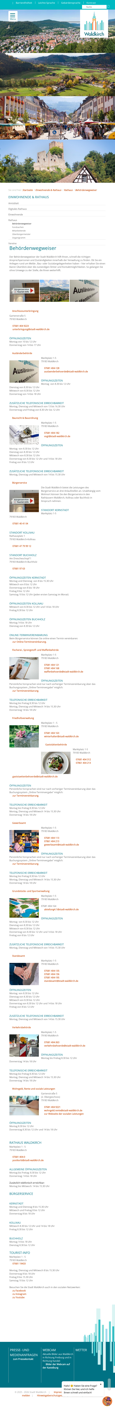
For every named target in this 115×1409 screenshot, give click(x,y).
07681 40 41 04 (20, 523)
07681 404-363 (51, 1042)
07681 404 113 (51, 837)
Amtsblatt (13, 203)
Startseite (27, 190)
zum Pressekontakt (23, 1359)
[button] (11, 15)
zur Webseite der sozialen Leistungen (64, 1113)
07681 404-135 (51, 970)
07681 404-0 (18, 1156)
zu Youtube (18, 1297)
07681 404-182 (51, 432)
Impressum (60, 1392)
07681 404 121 (51, 664)
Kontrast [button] (91, 2)
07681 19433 (19, 1263)
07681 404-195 (51, 977)
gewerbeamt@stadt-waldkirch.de (61, 844)
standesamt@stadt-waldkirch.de (61, 980)
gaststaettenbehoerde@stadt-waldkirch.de (35, 776)
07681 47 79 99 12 (21, 546)
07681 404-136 (51, 974)
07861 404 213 (83, 762)
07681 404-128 (51, 368)
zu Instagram (19, 1294)
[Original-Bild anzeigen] (24, 301)
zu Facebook (19, 1290)
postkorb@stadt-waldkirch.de (28, 1160)
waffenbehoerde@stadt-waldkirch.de (63, 671)
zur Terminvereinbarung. (25, 690)
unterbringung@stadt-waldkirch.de (31, 329)
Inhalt (75, 1395)
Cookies (89, 1395)
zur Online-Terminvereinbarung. (29, 641)
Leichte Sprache (46, 2)
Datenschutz (79, 1392)
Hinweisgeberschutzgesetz (51, 1395)
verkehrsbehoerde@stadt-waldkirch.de (64, 1045)
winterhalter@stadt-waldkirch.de (61, 736)
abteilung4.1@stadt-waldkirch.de (61, 909)
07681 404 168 (51, 668)
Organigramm (18, 237)
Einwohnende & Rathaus (48, 190)
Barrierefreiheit (24, 2)
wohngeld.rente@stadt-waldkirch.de (63, 1110)
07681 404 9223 (20, 325)
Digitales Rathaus (17, 208)
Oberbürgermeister (21, 234)
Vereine (12, 243)
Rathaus (68, 190)
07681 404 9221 (52, 1107)
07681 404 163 (51, 733)
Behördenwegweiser (86, 190)
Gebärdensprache (70, 2)
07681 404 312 (83, 759)
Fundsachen (18, 227)
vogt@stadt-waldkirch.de (57, 436)
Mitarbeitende (19, 230)
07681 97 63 (18, 568)
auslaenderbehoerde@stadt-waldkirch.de (66, 371)
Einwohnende (15, 214)
